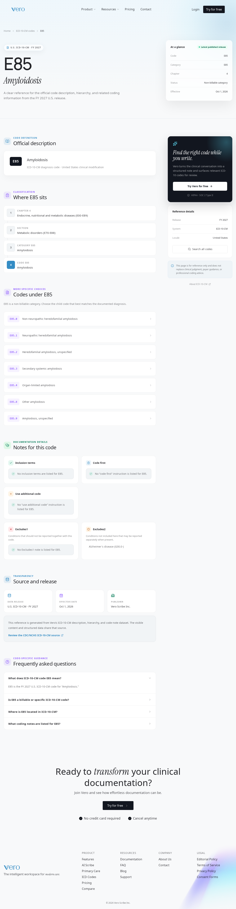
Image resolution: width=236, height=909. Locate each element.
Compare (88, 889)
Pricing (87, 883)
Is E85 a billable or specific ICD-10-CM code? (38, 700)
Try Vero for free (198, 186)
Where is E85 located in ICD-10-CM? (32, 712)
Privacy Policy (206, 871)
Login (195, 9)
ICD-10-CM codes (25, 30)
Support (126, 877)
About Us (165, 859)
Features (88, 859)
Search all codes (202, 249)
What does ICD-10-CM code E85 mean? (34, 678)
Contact (164, 865)
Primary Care (91, 871)
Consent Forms (207, 877)
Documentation (131, 859)
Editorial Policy (207, 859)
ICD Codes (89, 877)
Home (7, 30)
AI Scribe (88, 865)
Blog (123, 871)
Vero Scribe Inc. (120, 606)
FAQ (123, 865)
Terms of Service (208, 865)
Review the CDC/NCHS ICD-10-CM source (34, 635)
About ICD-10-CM (198, 284)
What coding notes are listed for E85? (34, 724)
